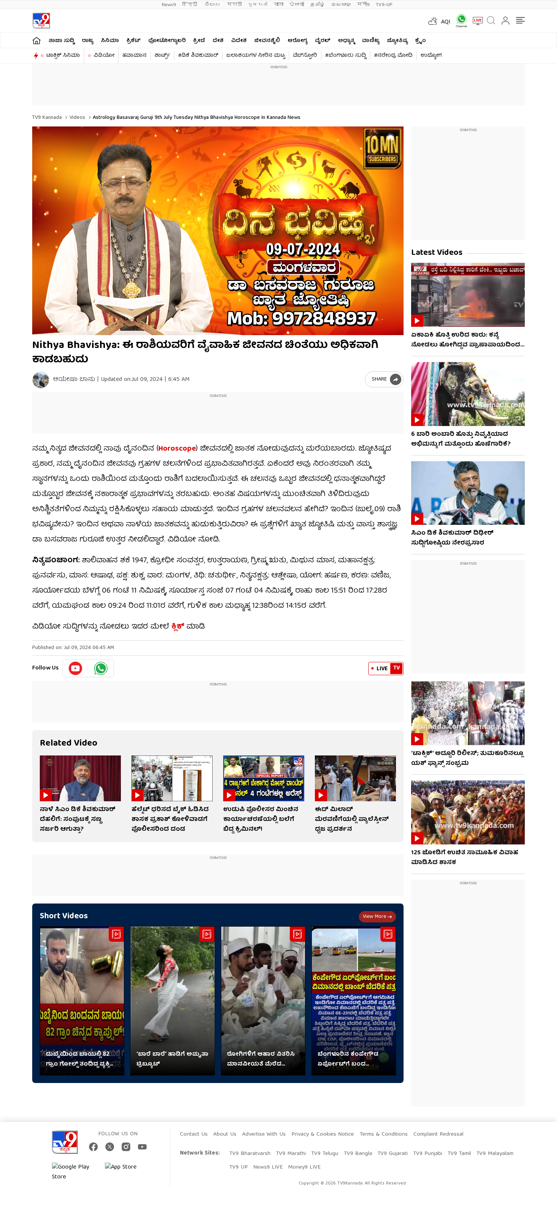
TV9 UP (238, 1167)
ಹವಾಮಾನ (134, 55)
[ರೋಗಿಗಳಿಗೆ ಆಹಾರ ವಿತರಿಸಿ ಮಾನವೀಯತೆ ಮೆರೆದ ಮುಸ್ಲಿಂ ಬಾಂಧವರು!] (263, 1001)
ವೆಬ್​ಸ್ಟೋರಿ (305, 55)
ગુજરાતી (258, 5)
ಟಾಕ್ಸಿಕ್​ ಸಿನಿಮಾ (63, 55)
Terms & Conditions (384, 1134)
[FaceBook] (93, 1146)
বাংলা (278, 5)
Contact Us (194, 1134)
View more (374, 916)
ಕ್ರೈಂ (420, 40)
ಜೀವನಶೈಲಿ (267, 40)
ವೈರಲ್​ (322, 40)
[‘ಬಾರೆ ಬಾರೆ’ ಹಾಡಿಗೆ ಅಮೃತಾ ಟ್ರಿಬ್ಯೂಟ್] (172, 1001)
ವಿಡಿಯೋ (104, 55)
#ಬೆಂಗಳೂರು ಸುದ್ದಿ (345, 55)
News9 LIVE (268, 1167)
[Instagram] (126, 1146)
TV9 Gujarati (392, 1154)
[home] (36, 40)
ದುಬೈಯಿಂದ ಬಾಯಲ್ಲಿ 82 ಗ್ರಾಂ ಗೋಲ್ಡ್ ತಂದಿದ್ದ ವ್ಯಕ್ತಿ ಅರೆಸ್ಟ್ (78, 1059)
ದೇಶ (218, 40)
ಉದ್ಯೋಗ (431, 55)
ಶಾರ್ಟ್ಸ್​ (162, 55)
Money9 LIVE (304, 1167)
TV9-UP (384, 5)
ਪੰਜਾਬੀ (296, 5)
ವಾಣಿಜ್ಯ (370, 40)
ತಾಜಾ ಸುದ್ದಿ (61, 40)
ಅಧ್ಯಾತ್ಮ (346, 40)
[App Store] (127, 1172)
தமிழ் (317, 5)
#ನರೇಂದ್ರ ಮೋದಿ (393, 55)
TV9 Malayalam (494, 1154)
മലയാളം (341, 5)
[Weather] (432, 20)
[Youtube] (75, 668)
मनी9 (363, 5)
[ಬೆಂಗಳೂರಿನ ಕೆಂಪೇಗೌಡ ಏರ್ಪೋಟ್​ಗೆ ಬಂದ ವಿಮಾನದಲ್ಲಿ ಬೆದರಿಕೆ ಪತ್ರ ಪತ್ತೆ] (354, 1001)
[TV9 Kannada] (41, 20)
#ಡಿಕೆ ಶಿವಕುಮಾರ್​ (198, 55)
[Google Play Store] (74, 1172)
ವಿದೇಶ (239, 40)
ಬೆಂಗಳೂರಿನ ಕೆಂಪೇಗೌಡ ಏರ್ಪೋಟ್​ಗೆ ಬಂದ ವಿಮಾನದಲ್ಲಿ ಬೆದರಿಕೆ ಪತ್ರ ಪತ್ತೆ (354, 1059)
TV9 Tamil (459, 1154)
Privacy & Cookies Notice (322, 1134)
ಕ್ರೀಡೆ (199, 40)
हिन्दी (190, 5)
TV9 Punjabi (427, 1154)
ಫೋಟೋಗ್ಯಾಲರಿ (167, 40)
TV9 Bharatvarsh (250, 1154)
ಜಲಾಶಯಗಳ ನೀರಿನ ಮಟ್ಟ (255, 55)
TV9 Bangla (358, 1154)
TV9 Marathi (291, 1154)
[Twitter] (109, 1146)
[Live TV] (475, 21)
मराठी (234, 5)
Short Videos (64, 916)
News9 (169, 5)
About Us (224, 1134)
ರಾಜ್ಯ (87, 40)
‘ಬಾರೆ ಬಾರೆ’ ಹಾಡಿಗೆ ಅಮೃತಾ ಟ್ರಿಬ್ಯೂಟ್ (172, 1059)
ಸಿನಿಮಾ (110, 40)
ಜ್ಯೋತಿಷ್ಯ (397, 40)
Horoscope (177, 449)
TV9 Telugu (324, 1154)
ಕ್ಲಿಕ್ (178, 627)
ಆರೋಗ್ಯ (297, 40)
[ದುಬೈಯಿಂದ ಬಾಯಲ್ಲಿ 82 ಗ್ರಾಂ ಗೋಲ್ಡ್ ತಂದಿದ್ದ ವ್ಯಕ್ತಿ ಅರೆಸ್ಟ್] (82, 1001)
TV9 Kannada (47, 117)
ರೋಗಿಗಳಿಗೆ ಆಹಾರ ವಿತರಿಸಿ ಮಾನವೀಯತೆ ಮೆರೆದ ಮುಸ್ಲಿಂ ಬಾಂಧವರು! (261, 1059)
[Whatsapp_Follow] (100, 668)
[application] (218, 230)
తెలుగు (213, 5)
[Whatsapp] (459, 20)
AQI (446, 22)
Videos (76, 117)
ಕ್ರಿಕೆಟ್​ (134, 40)
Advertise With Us (264, 1134)
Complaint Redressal (438, 1134)
